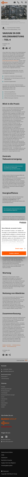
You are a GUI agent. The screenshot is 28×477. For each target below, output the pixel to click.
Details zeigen (19, 248)
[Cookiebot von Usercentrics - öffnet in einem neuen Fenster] (19, 223)
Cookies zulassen (14, 253)
